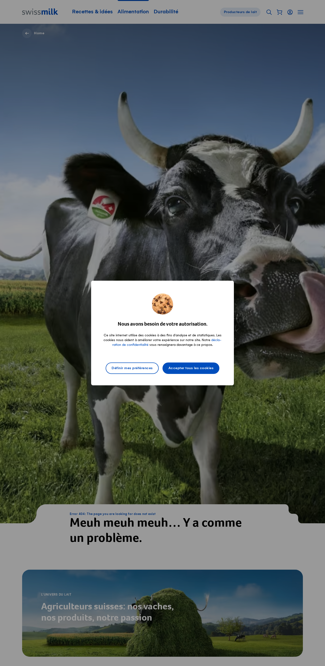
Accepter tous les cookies (191, 368)
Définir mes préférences (132, 368)
